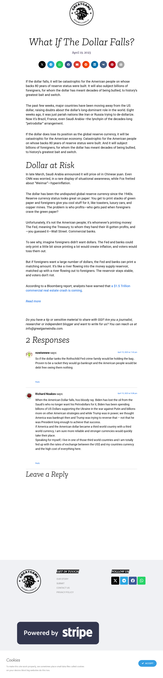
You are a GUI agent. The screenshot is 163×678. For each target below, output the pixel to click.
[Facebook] (133, 581)
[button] (42, 64)
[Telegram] (124, 581)
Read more (33, 301)
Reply (37, 382)
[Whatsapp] (141, 581)
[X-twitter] (115, 581)
